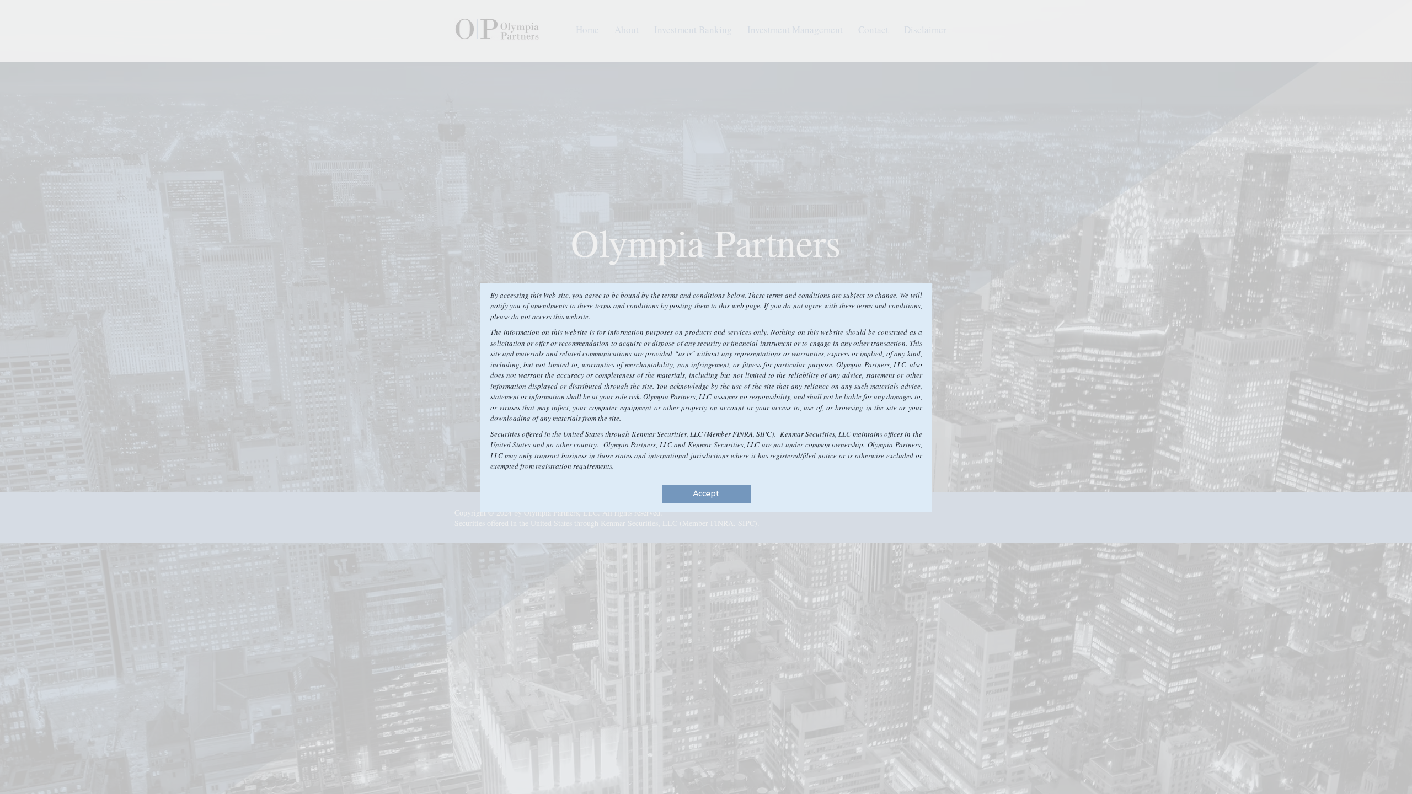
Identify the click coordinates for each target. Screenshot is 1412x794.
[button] (706, 494)
